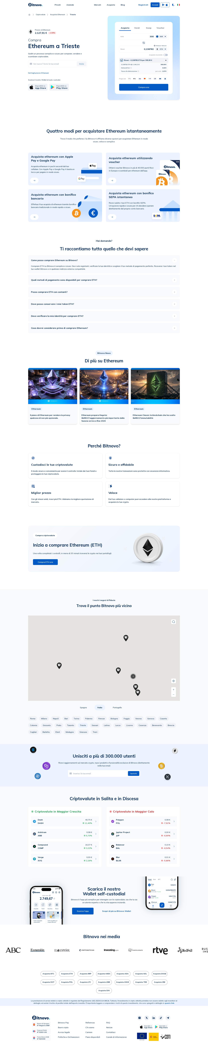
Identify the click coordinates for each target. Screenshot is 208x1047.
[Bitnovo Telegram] (167, 1017)
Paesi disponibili (92, 1037)
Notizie (109, 1027)
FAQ (108, 1022)
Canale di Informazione (116, 1037)
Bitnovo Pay (63, 1022)
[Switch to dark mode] (173, 5)
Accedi (155, 5)
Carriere (88, 1032)
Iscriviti (133, 773)
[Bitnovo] (35, 5)
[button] (178, 5)
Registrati (143, 5)
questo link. (170, 1003)
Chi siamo (89, 1027)
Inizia (81, 64)
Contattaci (110, 1032)
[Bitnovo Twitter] (146, 1017)
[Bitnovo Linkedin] (153, 1017)
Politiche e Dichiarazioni (68, 1037)
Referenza (90, 1022)
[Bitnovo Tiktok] (160, 1017)
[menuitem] (58, 4)
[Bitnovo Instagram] (139, 1017)
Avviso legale (64, 1032)
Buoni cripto (63, 1027)
